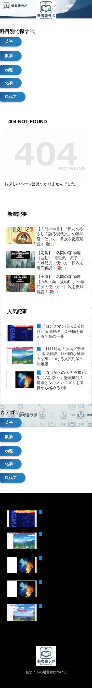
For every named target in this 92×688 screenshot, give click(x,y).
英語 (9, 42)
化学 (9, 83)
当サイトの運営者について (46, 672)
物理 (9, 69)
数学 (9, 55)
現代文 (11, 97)
